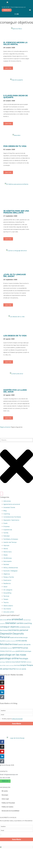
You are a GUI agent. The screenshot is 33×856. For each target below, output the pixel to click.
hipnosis (10, 648)
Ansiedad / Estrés (9, 507)
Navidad (6, 564)
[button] (30, 10)
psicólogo (2, 662)
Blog (5, 510)
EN (15, 14)
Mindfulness (7, 558)
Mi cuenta (5, 791)
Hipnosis (6, 545)
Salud (5, 586)
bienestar (11, 623)
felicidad (4, 644)
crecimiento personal (17, 630)
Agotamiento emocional (11, 504)
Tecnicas (6, 596)
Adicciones (7, 501)
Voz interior (7, 609)
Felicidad (6, 536)
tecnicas (17, 665)
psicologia (28, 651)
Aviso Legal (5, 799)
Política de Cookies (7, 807)
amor (9, 619)
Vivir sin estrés (21, 669)
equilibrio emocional (10, 641)
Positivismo (7, 580)
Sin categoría (7, 590)
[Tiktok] (2, 697)
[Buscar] (1, 493)
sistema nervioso (10, 665)
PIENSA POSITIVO (6, 651)
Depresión (6, 633)
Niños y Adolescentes (10, 567)
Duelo (5, 523)
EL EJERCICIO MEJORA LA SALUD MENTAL (15, 43)
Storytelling (7, 593)
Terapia (5, 599)
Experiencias (7, 529)
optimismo (17, 647)
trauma (12, 669)
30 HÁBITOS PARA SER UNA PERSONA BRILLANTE (16, 212)
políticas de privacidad (17, 718)
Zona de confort (8, 612)
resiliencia (8, 662)
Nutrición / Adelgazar (10, 571)
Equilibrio (3, 641)
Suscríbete (16, 723)
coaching (28, 623)
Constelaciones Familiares (12, 517)
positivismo (20, 651)
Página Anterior (5, 427)
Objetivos (6, 574)
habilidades (3, 648)
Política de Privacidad (8, 803)
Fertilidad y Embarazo (10, 539)
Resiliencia (7, 583)
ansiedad (17, 619)
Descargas (5, 795)
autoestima (2, 623)
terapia (23, 665)
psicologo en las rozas (13, 654)
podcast (13, 651)
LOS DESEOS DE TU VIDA (15, 336)
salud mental (21, 662)
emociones (18, 637)
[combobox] (16, 440)
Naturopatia (7, 561)
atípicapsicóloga (27, 619)
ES (18, 14)
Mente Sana (7, 552)
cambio (19, 623)
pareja (25, 648)
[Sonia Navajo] (16, 3)
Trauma (5, 602)
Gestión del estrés (24, 644)
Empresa (6, 526)
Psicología (23, 658)
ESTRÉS (18, 641)
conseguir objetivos (9, 627)
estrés (24, 641)
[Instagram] (2, 682)
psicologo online (9, 658)
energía (25, 637)
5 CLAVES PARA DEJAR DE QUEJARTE (15, 96)
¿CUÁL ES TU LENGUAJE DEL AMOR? (14, 275)
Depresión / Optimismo (11, 520)
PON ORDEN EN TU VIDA (14, 146)
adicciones (3, 619)
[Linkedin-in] (2, 692)
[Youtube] (2, 687)
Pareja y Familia (8, 577)
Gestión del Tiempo (10, 542)
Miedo (5, 555)
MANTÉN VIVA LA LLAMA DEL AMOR (15, 391)
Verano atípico (8, 605)
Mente (5, 548)
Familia (5, 533)
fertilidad (13, 644)
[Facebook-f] (2, 678)
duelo (12, 637)
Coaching (6, 514)
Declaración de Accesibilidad (10, 811)
